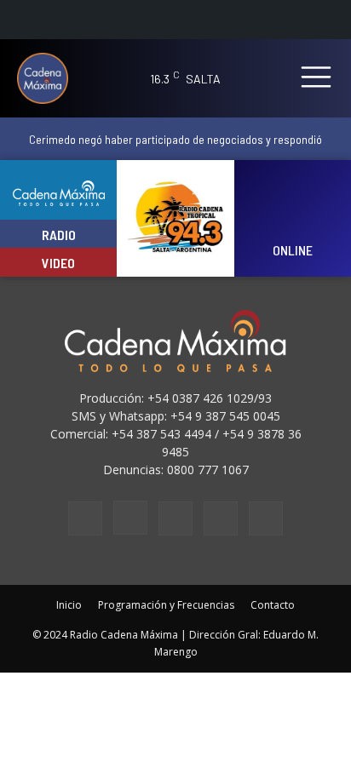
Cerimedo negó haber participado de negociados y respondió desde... (175, 146)
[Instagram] (130, 518)
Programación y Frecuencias (166, 605)
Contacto (272, 605)
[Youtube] (266, 518)
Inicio (69, 605)
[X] (221, 518)
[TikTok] (175, 518)
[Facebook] (85, 518)
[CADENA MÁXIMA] (48, 78)
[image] (293, 207)
